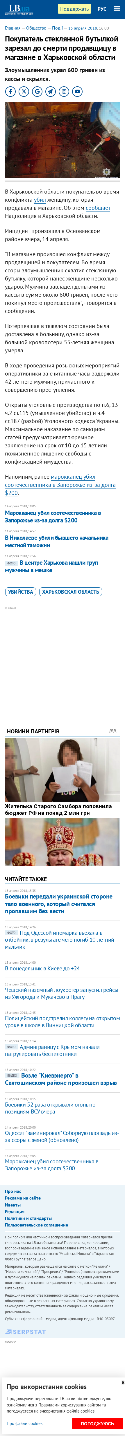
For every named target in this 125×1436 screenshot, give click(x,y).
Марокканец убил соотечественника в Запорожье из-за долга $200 (53, 516)
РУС (102, 9)
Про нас (13, 1191)
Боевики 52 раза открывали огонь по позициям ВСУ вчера (50, 1108)
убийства (20, 591)
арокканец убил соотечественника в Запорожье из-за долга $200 (60, 485)
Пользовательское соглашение (36, 1225)
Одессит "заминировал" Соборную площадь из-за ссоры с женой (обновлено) (62, 1136)
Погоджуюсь (97, 1423)
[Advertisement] (62, 659)
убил (40, 199)
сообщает (98, 208)
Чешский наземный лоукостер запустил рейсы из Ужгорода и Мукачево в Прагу (61, 993)
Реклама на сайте (23, 1198)
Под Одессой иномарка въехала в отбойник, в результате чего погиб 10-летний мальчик (59, 939)
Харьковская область (70, 591)
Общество (36, 28)
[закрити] (123, 1382)
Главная (13, 28)
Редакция (14, 1211)
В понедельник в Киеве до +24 (42, 968)
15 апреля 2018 (82, 28)
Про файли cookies (24, 1423)
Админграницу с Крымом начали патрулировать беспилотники (52, 1050)
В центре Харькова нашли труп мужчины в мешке (51, 566)
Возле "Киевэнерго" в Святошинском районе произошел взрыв (61, 1079)
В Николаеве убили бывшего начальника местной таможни (56, 541)
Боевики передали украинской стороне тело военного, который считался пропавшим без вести (58, 903)
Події (57, 28)
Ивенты (13, 1205)
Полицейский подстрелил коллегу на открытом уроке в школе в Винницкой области (62, 1021)
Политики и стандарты (28, 1218)
